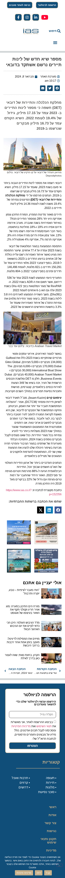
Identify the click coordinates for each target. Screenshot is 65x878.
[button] (55, 42)
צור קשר (50, 823)
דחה (39, 872)
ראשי (52, 807)
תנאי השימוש (44, 726)
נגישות (51, 831)
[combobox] (52, 31)
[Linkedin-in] (35, 17)
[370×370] (46, 543)
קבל (48, 872)
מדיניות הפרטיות (21, 726)
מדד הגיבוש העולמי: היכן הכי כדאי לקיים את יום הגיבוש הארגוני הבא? (23, 626)
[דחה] (59, 865)
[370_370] (19, 543)
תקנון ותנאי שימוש (48, 840)
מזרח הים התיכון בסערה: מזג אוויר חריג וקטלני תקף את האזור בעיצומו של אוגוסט (23, 609)
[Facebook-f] (18, 17)
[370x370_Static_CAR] (19, 571)
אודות (52, 815)
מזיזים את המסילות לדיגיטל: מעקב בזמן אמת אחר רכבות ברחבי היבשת (23, 642)
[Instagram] (27, 17)
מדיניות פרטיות (51, 852)
